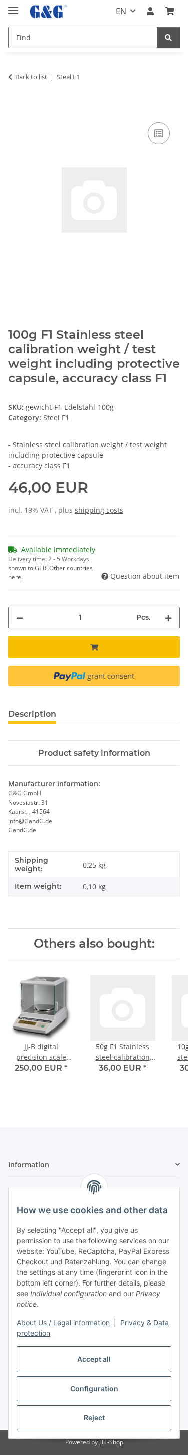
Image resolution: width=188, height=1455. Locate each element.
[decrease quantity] (20, 617)
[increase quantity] (168, 617)
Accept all (94, 1359)
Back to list (31, 76)
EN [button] (121, 11)
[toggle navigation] (13, 6)
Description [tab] (32, 714)
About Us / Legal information (63, 1322)
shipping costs (99, 510)
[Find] (168, 37)
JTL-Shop (111, 1442)
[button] (150, 11)
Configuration (94, 1388)
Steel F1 (56, 417)
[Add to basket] (16, 108)
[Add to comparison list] (159, 133)
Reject (94, 1417)
